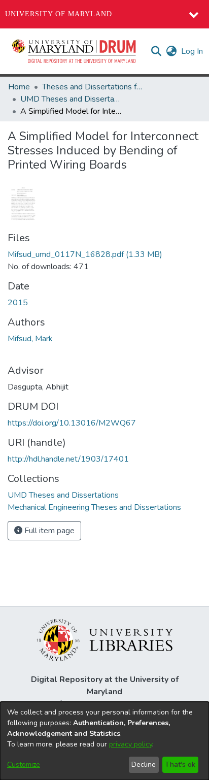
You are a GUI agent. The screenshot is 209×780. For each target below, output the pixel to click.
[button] (75, 51)
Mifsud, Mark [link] (30, 338)
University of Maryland (58, 14)
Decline (143, 764)
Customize (23, 764)
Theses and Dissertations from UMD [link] (93, 86)
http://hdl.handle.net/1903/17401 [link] (68, 459)
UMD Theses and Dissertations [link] (71, 99)
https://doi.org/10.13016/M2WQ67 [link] (72, 423)
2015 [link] (18, 302)
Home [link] (19, 86)
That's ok (180, 764)
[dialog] (104, 741)
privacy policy (130, 744)
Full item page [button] (48, 530)
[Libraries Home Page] (105, 639)
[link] (85, 254)
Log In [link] (192, 51)
